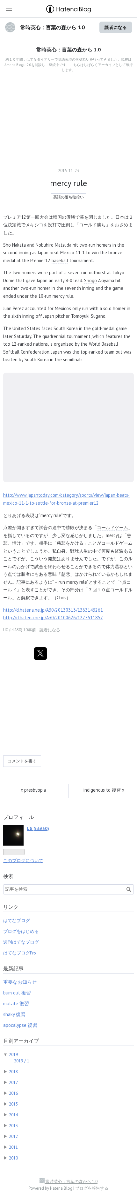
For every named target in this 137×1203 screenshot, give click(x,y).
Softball (11, 352)
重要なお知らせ (20, 982)
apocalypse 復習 (20, 1025)
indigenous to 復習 (103, 790)
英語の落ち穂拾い (68, 197)
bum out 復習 (17, 993)
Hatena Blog (61, 1188)
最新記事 (13, 968)
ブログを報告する (91, 1188)
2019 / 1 (21, 1061)
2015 (13, 1104)
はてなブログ (16, 920)
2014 (13, 1115)
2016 (13, 1093)
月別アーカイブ (21, 1041)
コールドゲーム (112, 527)
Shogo (90, 280)
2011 (13, 1147)
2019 (13, 1054)
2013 (13, 1125)
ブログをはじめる (21, 931)
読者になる (116, 27)
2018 (13, 1071)
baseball (60, 260)
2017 (13, 1082)
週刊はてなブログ (21, 942)
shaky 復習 (14, 1014)
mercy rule (68, 183)
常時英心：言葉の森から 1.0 (52, 27)
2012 (13, 1136)
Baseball (110, 344)
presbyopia (33, 790)
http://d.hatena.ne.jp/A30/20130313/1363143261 (53, 610)
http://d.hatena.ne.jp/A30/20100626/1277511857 (53, 618)
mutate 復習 (16, 1003)
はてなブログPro (19, 953)
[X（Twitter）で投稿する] (40, 653)
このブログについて (23, 860)
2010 (13, 1158)
